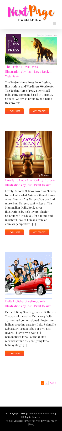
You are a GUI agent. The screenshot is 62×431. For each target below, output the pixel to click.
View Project (39, 109)
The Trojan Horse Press (21, 65)
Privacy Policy (49, 419)
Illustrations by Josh (19, 70)
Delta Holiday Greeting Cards (25, 300)
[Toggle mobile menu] (55, 22)
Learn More (14, 109)
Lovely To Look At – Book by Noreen (30, 178)
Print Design (42, 183)
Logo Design (42, 70)
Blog (31, 422)
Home (9, 419)
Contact (18, 419)
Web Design (13, 75)
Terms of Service (32, 419)
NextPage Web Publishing (41, 412)
